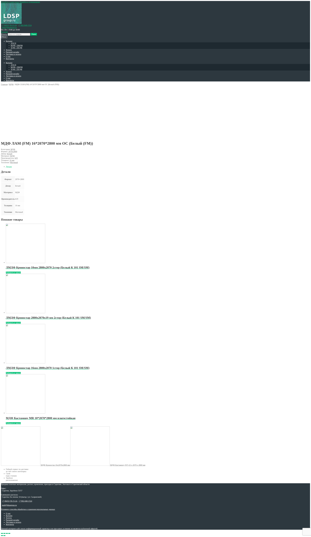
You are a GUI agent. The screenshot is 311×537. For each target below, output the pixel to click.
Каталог (9, 41)
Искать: (4, 34)
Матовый (14, 162)
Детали (9, 167)
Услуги (9, 50)
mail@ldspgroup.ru (9, 28)
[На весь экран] (7, 533)
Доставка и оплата (13, 54)
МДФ (11, 84)
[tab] (158, 167)
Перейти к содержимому (30, 2)
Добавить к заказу (13, 273)
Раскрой (4, 32)
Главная (4, 84)
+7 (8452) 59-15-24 (9, 25)
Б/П (16, 158)
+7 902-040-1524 (25, 25)
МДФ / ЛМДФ (17, 45)
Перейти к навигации (10, 2)
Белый (9, 154)
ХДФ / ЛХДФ (16, 48)
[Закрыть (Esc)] (2, 533)
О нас (8, 56)
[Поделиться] (4, 533)
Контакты (10, 59)
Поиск (34, 34)
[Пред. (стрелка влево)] (2, 535)
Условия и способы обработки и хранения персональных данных (28, 509)
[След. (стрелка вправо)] (4, 535)
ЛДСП (13, 43)
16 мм (11, 160)
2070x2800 (12, 152)
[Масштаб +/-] (9, 533)
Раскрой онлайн (12, 52)
